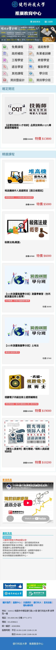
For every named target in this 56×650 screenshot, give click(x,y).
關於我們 (6, 602)
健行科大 (37, 602)
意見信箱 (48, 602)
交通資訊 (27, 602)
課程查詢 (36, 22)
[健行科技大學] (28, 4)
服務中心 (17, 602)
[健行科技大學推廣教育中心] (28, 13)
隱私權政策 (28, 605)
